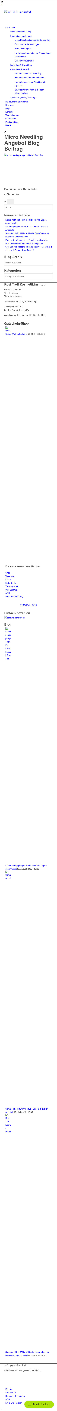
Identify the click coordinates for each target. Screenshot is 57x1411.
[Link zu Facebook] (6, 1375)
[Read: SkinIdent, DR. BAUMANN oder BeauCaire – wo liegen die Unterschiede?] (8, 1131)
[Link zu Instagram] (6, 1378)
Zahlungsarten (11, 586)
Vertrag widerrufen (28, 604)
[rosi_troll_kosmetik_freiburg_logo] (28, 11)
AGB (7, 593)
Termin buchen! (41, 1404)
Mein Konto (10, 582)
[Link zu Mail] (6, 1382)
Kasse (8, 579)
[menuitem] (29, 62)
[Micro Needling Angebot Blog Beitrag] (5, 132)
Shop (7, 572)
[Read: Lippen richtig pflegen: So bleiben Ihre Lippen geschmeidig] (8, 658)
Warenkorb (10, 576)
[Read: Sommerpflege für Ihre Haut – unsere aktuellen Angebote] (8, 878)
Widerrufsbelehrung (14, 596)
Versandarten (11, 589)
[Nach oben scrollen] (1, 1409)
